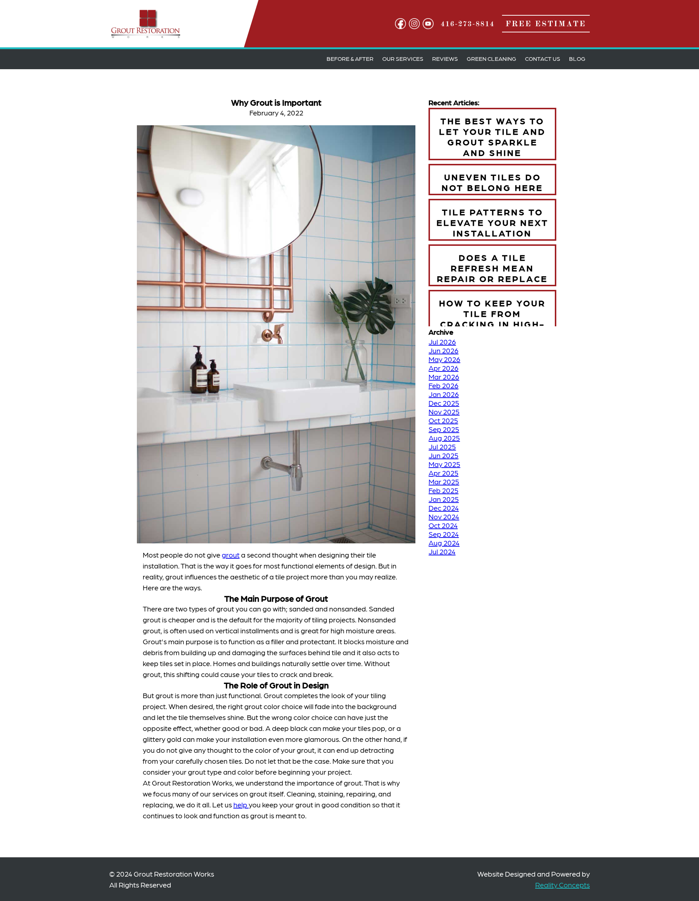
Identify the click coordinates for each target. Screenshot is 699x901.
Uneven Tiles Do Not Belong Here (492, 181)
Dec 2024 (444, 507)
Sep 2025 (444, 429)
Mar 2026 (444, 376)
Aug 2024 (444, 542)
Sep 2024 (444, 534)
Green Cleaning (491, 58)
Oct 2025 (443, 420)
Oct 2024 (443, 525)
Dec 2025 (444, 402)
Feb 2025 (443, 490)
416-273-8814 (468, 24)
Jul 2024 (442, 551)
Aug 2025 (444, 437)
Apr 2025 (443, 472)
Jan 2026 (444, 394)
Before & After (350, 58)
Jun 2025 (443, 455)
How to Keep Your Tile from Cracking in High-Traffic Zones (492, 318)
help (241, 804)
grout (231, 554)
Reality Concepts (562, 884)
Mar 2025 (444, 481)
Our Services (402, 58)
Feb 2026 (443, 385)
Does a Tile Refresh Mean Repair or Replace (492, 267)
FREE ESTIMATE (546, 24)
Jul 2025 (442, 446)
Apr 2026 (443, 367)
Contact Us (542, 58)
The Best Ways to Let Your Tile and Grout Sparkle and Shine (492, 136)
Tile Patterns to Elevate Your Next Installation (493, 222)
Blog (577, 58)
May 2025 (444, 464)
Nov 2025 (444, 411)
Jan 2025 (444, 499)
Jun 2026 (443, 350)
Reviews (445, 58)
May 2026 (444, 359)
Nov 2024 (444, 516)
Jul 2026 (442, 341)
